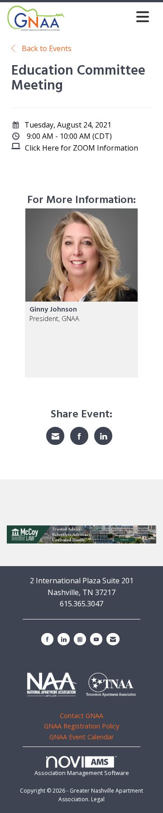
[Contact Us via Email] (113, 639)
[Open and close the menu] (109, 16)
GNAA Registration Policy (81, 726)
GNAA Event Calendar (81, 737)
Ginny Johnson (53, 309)
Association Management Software (81, 773)
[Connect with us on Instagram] (80, 639)
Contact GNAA (81, 715)
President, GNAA (54, 318)
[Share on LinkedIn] (103, 436)
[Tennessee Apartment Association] (111, 685)
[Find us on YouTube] (96, 639)
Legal (98, 799)
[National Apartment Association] (52, 684)
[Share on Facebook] (79, 436)
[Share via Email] (55, 436)
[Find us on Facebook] (47, 639)
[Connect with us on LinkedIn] (64, 639)
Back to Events (46, 48)
